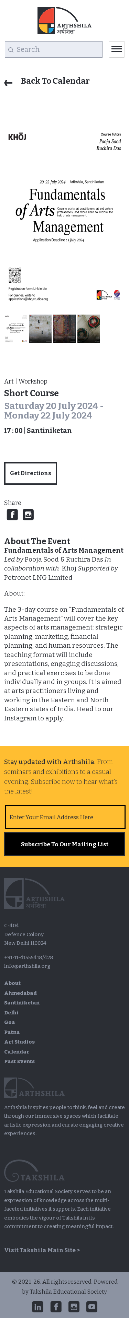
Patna (12, 1032)
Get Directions (30, 473)
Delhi (11, 1013)
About (12, 983)
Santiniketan (22, 1003)
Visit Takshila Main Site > (42, 1250)
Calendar (16, 1052)
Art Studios (19, 1042)
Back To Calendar (54, 81)
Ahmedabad (20, 993)
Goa (9, 1022)
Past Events (19, 1061)
